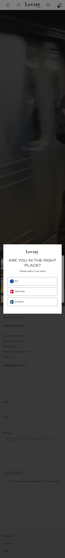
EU (16, 281)
